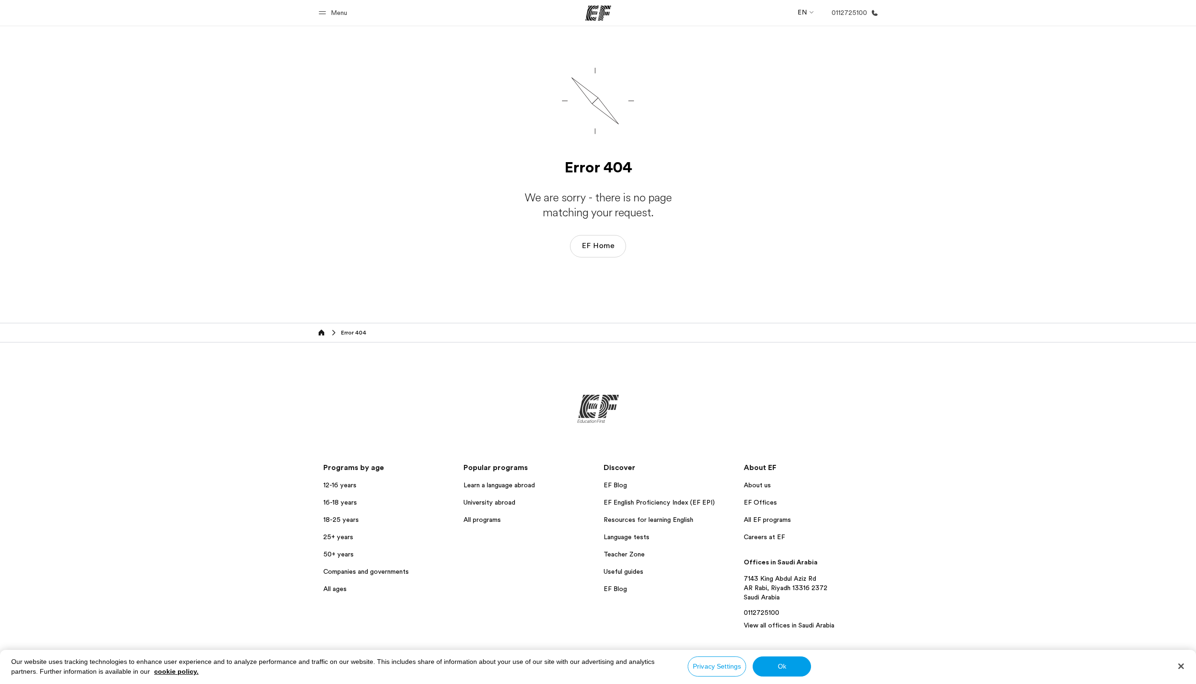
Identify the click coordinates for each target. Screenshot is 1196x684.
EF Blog (615, 485)
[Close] (1181, 666)
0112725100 (761, 612)
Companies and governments (366, 571)
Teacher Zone (624, 554)
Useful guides (623, 571)
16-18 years (340, 502)
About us (757, 485)
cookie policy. (176, 671)
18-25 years (341, 519)
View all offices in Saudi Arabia (789, 625)
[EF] (598, 13)
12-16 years (339, 485)
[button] (334, 13)
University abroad (489, 502)
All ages (335, 588)
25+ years (338, 537)
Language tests (626, 537)
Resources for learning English (648, 519)
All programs (482, 519)
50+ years (338, 554)
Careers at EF (764, 537)
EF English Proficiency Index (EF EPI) (659, 502)
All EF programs (767, 519)
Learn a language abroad (499, 485)
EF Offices (760, 502)
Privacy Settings (717, 666)
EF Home (598, 246)
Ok (782, 666)
